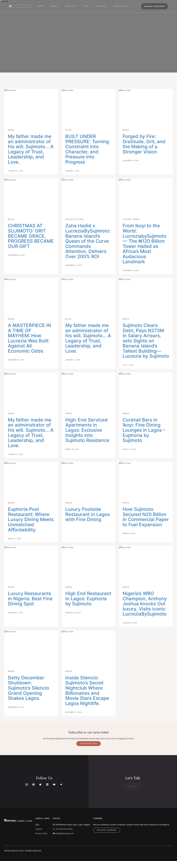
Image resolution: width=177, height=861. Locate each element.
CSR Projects (121, 6)
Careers (101, 6)
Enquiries (132, 786)
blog (86, 6)
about (54, 6)
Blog (37, 824)
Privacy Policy (41, 833)
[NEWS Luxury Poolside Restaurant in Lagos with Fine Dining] (88, 480)
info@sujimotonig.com (64, 833)
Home (40, 6)
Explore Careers (106, 830)
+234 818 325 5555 (64, 829)
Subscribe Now (88, 743)
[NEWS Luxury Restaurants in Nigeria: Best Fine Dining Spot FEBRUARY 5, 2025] (31, 564)
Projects (71, 6)
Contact (38, 829)
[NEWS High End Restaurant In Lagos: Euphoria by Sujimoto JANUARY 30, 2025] (88, 564)
